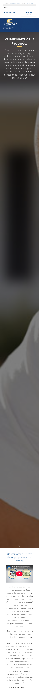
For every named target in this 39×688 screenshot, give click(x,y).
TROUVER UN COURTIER (29, 13)
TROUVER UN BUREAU (11, 13)
